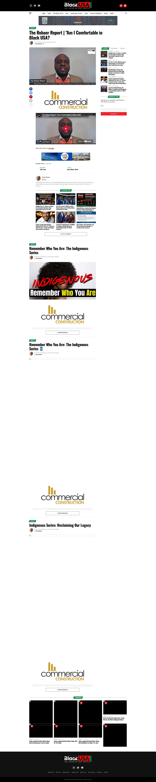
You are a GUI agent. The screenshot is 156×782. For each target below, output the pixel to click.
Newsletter (83, 772)
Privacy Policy (66, 772)
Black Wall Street (76, 13)
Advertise (99, 772)
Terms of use (75, 772)
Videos (106, 13)
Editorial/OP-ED (58, 13)
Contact (106, 772)
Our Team (58, 772)
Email (102, 105)
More (112, 13)
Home (43, 13)
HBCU (86, 13)
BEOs (66, 13)
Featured (48, 163)
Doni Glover (39, 43)
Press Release (91, 772)
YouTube (51, 148)
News (49, 13)
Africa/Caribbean (96, 13)
